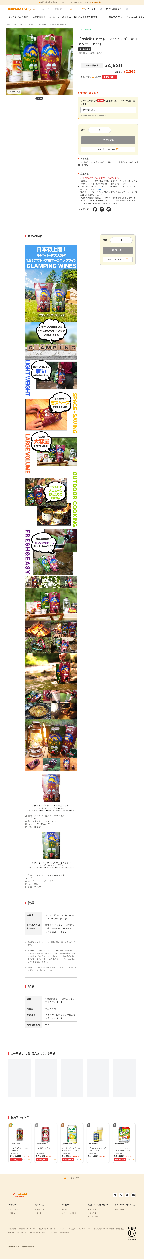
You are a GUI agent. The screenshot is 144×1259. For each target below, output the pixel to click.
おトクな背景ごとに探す (86, 17)
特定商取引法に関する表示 (48, 1229)
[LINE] (127, 1195)
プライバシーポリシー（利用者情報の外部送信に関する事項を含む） (102, 1229)
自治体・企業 (119, 1210)
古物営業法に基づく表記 (27, 1229)
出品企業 (38, 1213)
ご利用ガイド (13, 1213)
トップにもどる (73, 1178)
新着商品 (66, 17)
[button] (29, 1160)
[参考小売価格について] (93, 77)
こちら (99, 189)
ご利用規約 (12, 1229)
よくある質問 (52, 1232)
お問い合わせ (64, 1232)
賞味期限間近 (39, 17)
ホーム (8, 24)
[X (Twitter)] (121, 1195)
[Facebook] (115, 1195)
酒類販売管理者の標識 (37, 1232)
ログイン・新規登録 (69, 1213)
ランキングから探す (18, 17)
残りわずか (54, 17)
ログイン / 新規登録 (33, 9)
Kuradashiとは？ (97, 2)
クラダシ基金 (93, 1217)
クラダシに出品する (42, 1210)
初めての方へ (115, 17)
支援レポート (93, 1210)
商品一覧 (65, 1210)
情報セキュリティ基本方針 (17, 1232)
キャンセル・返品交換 (67, 1229)
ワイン (21, 24)
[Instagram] (133, 1195)
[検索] (71, 9)
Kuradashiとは (14, 1210)
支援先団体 (92, 1213)
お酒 (15, 24)
